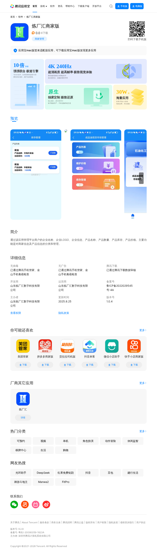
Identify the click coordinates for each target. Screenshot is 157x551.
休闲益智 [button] (133, 440)
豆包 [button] (110, 472)
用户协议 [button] (141, 522)
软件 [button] (20, 16)
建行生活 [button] (133, 472)
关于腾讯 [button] (15, 522)
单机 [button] (65, 440)
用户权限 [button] (101, 522)
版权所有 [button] (90, 522)
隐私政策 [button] (63, 312)
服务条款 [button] (44, 522)
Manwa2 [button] (43, 481)
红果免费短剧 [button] (66, 472)
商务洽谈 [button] (56, 522)
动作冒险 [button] (110, 440)
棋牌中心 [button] (21, 450)
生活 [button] (43, 450)
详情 (23, 417)
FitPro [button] (65, 481)
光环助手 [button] (21, 472)
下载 (24, 364)
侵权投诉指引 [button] (127, 522)
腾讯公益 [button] (78, 522)
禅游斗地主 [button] (21, 481)
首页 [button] (12, 16)
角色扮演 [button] (88, 440)
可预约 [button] (21, 440)
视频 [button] (43, 440)
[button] (20, 6)
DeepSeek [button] (43, 472)
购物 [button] (65, 450)
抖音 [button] (88, 472)
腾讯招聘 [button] (67, 522)
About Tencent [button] (30, 522)
